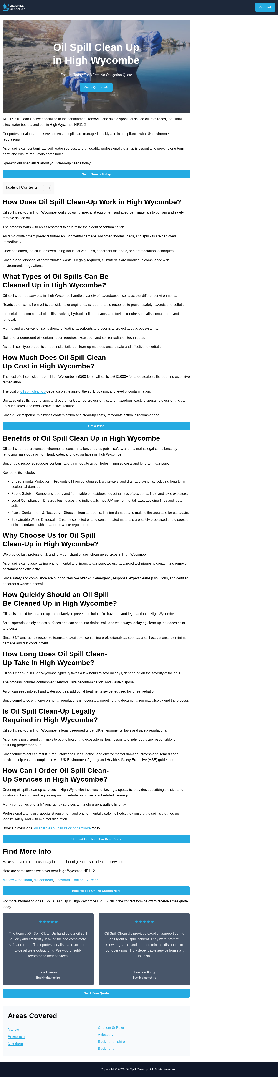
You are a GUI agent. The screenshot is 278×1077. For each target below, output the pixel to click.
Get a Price (96, 426)
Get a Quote (93, 87)
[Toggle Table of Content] (45, 188)
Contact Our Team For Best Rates (96, 839)
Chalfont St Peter (84, 880)
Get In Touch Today (96, 174)
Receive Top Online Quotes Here (96, 890)
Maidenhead (43, 880)
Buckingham (107, 1048)
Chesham (62, 880)
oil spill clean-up (33, 391)
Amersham (23, 880)
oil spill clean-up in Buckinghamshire (62, 828)
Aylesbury (105, 1034)
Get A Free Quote (96, 993)
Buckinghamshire (111, 1041)
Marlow (8, 880)
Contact (265, 7)
